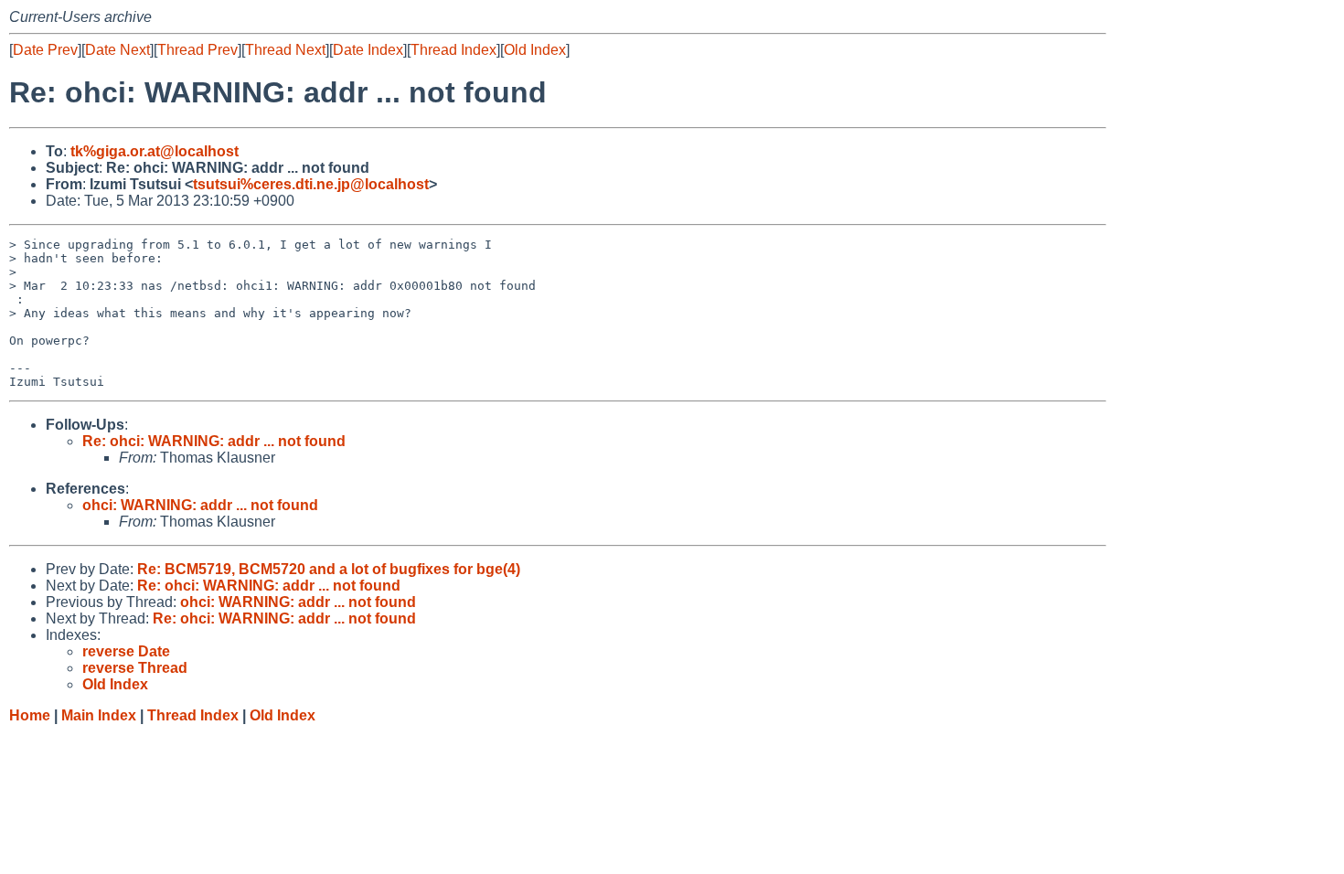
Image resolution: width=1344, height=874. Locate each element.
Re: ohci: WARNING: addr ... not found (214, 441)
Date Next (117, 50)
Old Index (535, 50)
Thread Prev (197, 50)
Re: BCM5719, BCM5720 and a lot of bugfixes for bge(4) (328, 569)
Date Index (368, 50)
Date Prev (45, 50)
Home (29, 715)
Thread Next (285, 50)
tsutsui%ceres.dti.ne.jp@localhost (311, 184)
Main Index (98, 715)
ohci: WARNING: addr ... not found (200, 505)
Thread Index (453, 50)
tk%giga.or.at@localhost (154, 151)
